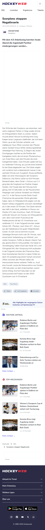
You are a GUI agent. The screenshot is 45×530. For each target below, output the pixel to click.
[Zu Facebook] (17, 517)
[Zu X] (28, 517)
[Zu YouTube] (22, 517)
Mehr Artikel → (8, 371)
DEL (3, 10)
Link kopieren (22, 291)
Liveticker (14, 10)
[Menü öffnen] (40, 3)
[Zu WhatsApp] (33, 517)
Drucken (36, 291)
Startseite (5, 444)
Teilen (8, 291)
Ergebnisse (27, 10)
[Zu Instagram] (11, 517)
